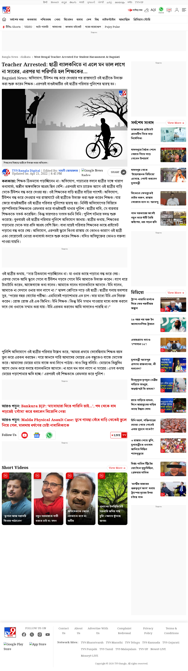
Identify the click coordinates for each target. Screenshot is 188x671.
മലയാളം (120, 2)
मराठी (81, 2)
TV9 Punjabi (89, 649)
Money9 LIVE (89, 656)
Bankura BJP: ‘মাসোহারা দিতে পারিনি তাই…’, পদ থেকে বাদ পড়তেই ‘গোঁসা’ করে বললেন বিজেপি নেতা (59, 409)
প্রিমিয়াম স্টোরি (141, 19)
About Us (78, 631)
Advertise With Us (98, 631)
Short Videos (15, 468)
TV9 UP (143, 649)
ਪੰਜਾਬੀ (101, 2)
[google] (94, 172)
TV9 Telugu (132, 643)
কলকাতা (32, 19)
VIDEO (28, 27)
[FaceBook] (24, 634)
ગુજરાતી (91, 2)
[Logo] (6, 10)
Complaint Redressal (124, 631)
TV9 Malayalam (125, 649)
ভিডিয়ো (137, 292)
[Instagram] (40, 634)
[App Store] (40, 647)
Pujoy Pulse (112, 27)
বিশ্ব (97, 19)
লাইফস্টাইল (108, 19)
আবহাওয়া (57, 27)
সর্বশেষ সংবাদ (142, 123)
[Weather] (147, 10)
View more (115, 468)
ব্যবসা (80, 19)
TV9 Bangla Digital (26, 171)
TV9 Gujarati (170, 643)
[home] (4, 19)
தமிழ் (109, 2)
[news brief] (135, 10)
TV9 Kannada (151, 643)
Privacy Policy (148, 631)
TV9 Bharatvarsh (92, 643)
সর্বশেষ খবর (17, 19)
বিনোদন (68, 19)
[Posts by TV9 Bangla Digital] (6, 172)
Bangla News (10, 57)
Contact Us (64, 631)
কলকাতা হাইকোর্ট (73, 27)
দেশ (88, 19)
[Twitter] (32, 634)
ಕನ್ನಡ (64, 2)
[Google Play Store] (15, 647)
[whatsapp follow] (49, 435)
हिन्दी (45, 2)
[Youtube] (25, 435)
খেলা (57, 19)
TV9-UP (139, 2)
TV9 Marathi (114, 643)
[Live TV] (168, 10)
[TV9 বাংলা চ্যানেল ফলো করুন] (160, 10)
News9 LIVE (158, 649)
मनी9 (130, 2)
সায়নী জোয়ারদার (68, 171)
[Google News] (37, 435)
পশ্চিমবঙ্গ (45, 19)
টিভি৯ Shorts (13, 27)
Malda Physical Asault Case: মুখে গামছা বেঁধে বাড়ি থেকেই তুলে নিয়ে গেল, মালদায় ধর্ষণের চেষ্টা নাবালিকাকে (64, 422)
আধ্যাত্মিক (124, 19)
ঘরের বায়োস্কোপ (93, 27)
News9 (55, 2)
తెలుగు (73, 2)
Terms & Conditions (171, 631)
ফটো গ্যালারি (42, 27)
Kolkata (25, 57)
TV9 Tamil (106, 649)
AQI (153, 10)
